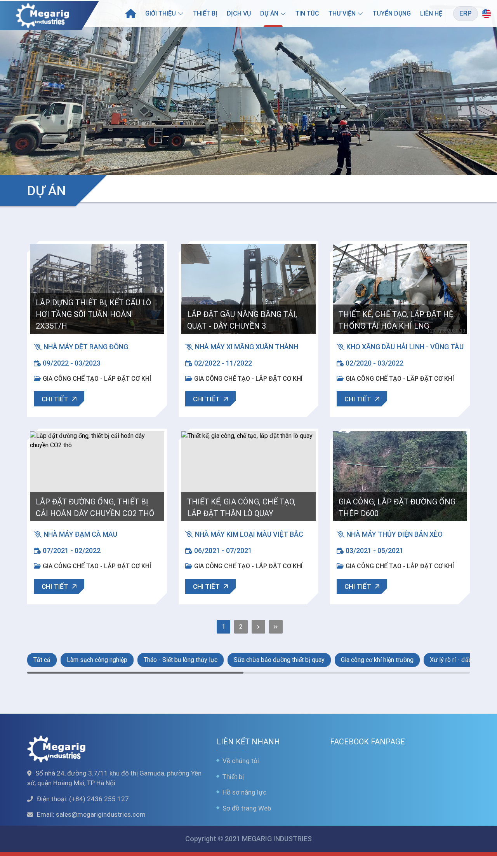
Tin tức (307, 13)
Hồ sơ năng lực (244, 792)
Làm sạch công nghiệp (97, 659)
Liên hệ (431, 13)
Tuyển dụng (392, 13)
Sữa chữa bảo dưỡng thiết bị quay (279, 659)
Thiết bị (205, 13)
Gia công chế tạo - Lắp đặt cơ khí (97, 378)
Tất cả (41, 659)
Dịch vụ (239, 13)
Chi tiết (55, 399)
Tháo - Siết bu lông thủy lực (180, 659)
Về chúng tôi (240, 761)
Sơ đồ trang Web (246, 808)
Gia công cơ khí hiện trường (377, 659)
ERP (465, 13)
